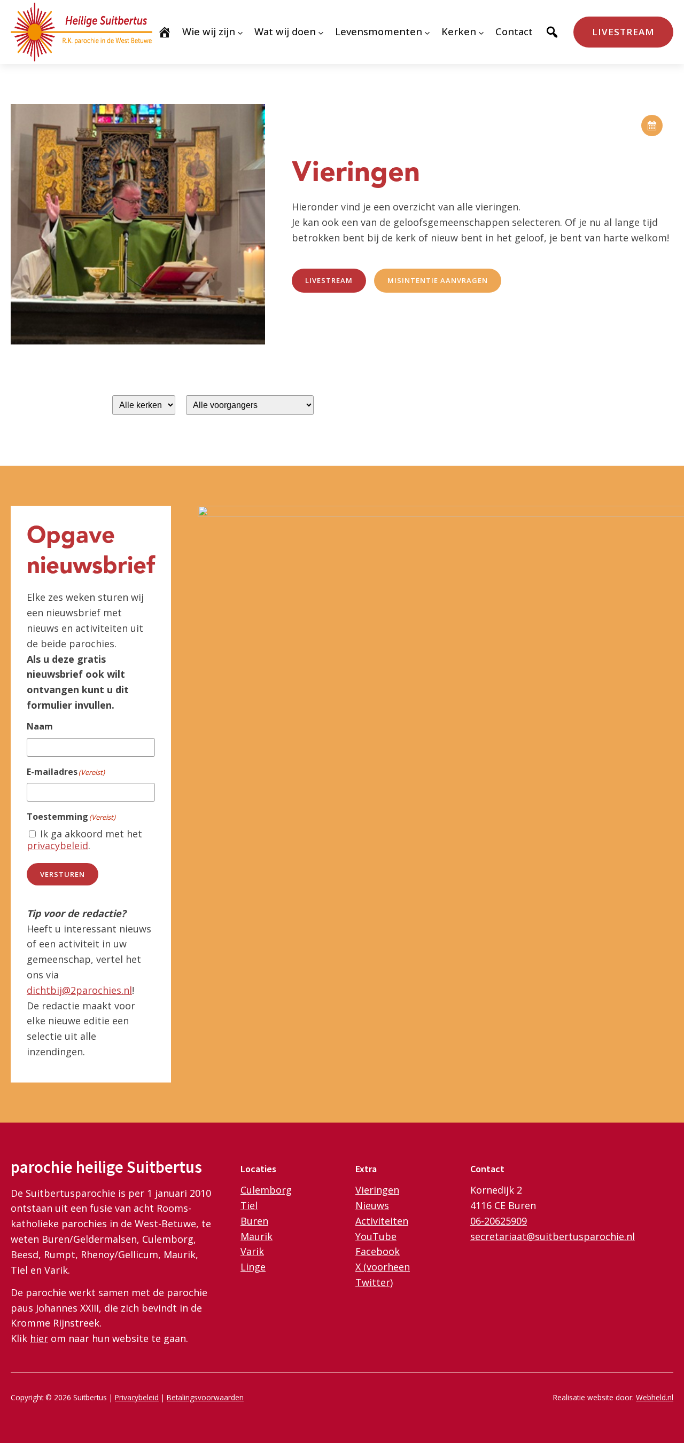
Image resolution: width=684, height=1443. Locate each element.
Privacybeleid (137, 1397)
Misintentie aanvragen (437, 280)
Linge (253, 1266)
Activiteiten (381, 1220)
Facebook (377, 1251)
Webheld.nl (654, 1397)
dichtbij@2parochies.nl (79, 990)
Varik (252, 1251)
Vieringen (377, 1189)
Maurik (256, 1236)
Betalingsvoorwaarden (205, 1397)
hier (39, 1338)
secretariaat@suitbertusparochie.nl (552, 1236)
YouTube (376, 1236)
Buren (254, 1220)
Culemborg (266, 1189)
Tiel (249, 1205)
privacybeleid (57, 845)
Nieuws (372, 1205)
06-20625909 (498, 1220)
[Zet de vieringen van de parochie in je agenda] (652, 125)
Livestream (623, 32)
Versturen (62, 874)
